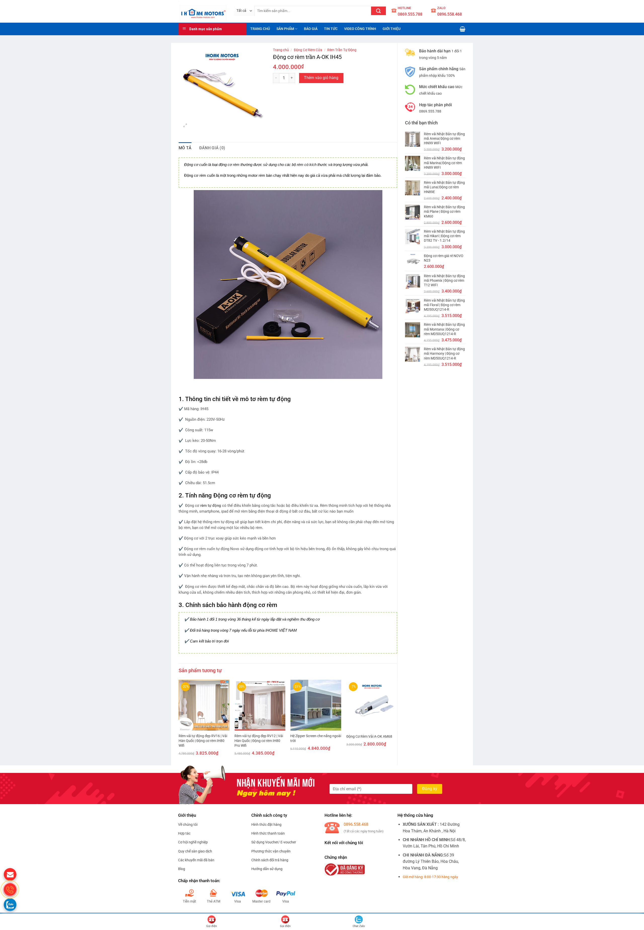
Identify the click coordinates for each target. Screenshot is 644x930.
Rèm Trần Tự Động (341, 50)
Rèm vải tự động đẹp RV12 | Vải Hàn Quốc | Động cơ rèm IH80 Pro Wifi (258, 740)
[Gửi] (378, 11)
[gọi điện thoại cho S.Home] (10, 889)
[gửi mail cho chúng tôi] (10, 874)
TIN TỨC (331, 29)
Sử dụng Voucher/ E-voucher (273, 842)
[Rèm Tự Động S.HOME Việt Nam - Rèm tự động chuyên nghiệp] (202, 11)
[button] (462, 28)
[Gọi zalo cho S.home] (10, 904)
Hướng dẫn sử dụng (267, 869)
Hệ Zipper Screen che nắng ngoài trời (315, 738)
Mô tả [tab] (185, 148)
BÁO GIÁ (310, 29)
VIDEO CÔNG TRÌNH (360, 29)
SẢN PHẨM (285, 29)
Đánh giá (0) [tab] (212, 148)
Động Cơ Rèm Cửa (308, 50)
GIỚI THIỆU (391, 29)
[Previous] (179, 722)
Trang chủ (281, 50)
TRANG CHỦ (260, 29)
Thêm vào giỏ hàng (321, 78)
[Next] (397, 722)
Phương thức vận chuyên (271, 851)
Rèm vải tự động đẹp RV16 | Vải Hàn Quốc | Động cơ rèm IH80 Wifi (203, 740)
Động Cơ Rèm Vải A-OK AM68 (369, 736)
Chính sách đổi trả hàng (269, 860)
